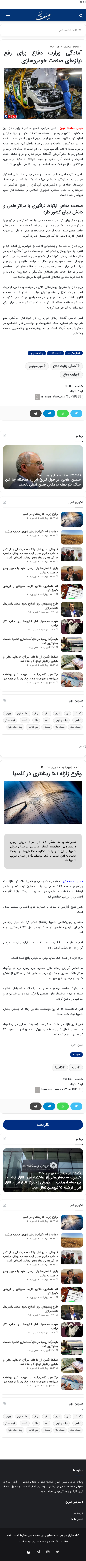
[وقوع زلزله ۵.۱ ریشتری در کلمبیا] (72, 519)
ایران (46, 713)
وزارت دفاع (70, 374)
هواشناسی (33, 727)
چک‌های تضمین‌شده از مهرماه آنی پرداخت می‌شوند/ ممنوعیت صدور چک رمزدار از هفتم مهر (30, 676)
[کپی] (37, 397)
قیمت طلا (60, 727)
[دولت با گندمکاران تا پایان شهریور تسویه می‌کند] (72, 537)
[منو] (8, 17)
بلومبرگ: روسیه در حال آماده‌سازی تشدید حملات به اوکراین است (30, 641)
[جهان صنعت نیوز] (43, 16)
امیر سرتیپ (35, 366)
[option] (43, 467)
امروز (57, 713)
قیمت (24, 720)
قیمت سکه (75, 727)
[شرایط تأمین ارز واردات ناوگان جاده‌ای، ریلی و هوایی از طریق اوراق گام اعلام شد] (72, 662)
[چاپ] (36, 413)
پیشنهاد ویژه (37, 353)
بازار (36, 713)
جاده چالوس (61, 720)
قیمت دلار (10, 720)
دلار (46, 720)
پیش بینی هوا (15, 727)
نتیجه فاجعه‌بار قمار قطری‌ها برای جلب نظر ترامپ (30, 623)
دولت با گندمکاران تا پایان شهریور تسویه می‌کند (31, 531)
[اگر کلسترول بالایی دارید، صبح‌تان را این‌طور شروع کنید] (72, 591)
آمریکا (78, 713)
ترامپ (78, 720)
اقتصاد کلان (65, 30)
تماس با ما (77, 1519)
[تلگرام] (49, 413)
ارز (67, 713)
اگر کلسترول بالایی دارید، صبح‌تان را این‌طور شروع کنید (30, 588)
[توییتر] (76, 413)
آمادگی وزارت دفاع (65, 366)
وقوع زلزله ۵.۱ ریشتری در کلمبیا (40, 514)
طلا (36, 720)
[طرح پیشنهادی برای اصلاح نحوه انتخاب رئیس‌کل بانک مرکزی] (72, 609)
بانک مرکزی (22, 713)
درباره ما (78, 1513)
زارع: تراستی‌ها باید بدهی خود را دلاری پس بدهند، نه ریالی (30, 570)
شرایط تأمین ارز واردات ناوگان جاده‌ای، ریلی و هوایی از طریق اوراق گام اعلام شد (30, 659)
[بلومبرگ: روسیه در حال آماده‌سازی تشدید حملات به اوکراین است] (72, 644)
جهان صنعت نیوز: (71, 128)
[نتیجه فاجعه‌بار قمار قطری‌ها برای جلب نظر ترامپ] (72, 626)
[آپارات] (28, 1552)
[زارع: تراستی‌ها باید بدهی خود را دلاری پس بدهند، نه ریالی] (72, 573)
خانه (75, 30)
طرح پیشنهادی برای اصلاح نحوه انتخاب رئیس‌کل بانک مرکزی (30, 606)
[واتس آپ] (63, 413)
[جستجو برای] (81, 17)
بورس (8, 713)
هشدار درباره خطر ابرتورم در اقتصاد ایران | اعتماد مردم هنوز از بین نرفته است (43, 482)
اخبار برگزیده (74, 353)
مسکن (46, 727)
